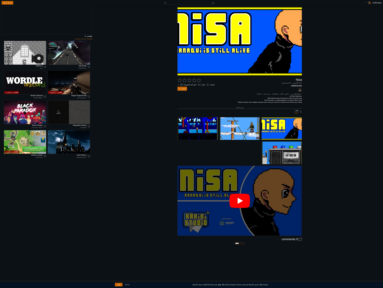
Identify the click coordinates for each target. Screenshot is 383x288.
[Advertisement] (47, 20)
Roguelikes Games (79, 125)
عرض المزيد (240, 107)
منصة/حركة (266, 94)
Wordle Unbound (37, 95)
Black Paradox (37, 125)
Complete (275, 94)
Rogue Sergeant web (78, 95)
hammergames (81, 98)
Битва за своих (37, 155)
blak (41, 68)
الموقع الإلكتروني (296, 94)
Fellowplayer (82, 68)
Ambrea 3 (39, 66)
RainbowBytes (38, 98)
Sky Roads (82, 66)
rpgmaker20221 (81, 157)
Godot (259, 94)
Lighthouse (39, 157)
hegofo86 (83, 127)
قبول (118, 284)
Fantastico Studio (37, 127)
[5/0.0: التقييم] (189, 80)
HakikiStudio (296, 86)
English (296, 113)
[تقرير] (178, 85)
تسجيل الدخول (7, 3)
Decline (127, 284)
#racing (89, 39)
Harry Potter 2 (81, 155)
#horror (83, 39)
